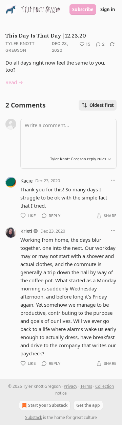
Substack (33, 417)
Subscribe (83, 9)
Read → (14, 82)
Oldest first (101, 105)
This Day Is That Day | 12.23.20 (45, 35)
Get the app (88, 405)
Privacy (70, 386)
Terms (86, 386)
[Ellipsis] (113, 180)
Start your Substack (47, 405)
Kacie (26, 180)
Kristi (26, 231)
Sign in (107, 9)
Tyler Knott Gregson (20, 47)
